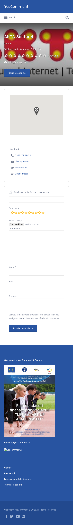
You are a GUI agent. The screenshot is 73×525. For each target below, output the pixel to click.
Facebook (6, 516)
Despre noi (9, 473)
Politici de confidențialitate (17, 479)
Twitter (11, 516)
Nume (12, 267)
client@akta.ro (22, 161)
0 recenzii (54, 55)
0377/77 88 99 (23, 155)
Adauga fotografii (17, 62)
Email (12, 281)
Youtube (18, 516)
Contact (8, 467)
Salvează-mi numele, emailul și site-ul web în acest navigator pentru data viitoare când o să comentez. (34, 316)
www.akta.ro (21, 167)
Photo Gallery (15, 220)
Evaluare (14, 208)
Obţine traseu (21, 173)
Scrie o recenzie (16, 72)
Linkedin (23, 516)
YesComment (16, 6)
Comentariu (15, 228)
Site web (13, 296)
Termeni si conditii (13, 484)
